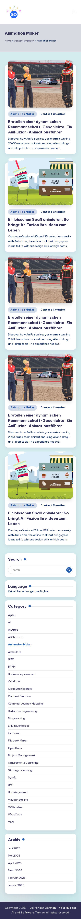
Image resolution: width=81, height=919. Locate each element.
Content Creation (24, 40)
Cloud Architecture (20, 688)
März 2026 (15, 870)
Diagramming (16, 718)
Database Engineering (22, 711)
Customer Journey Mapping (25, 703)
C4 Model (14, 681)
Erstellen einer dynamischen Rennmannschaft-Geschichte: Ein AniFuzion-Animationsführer (40, 127)
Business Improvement (22, 674)
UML (11, 785)
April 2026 (15, 863)
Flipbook (13, 733)
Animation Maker (22, 113)
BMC (11, 659)
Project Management (21, 755)
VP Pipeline (15, 807)
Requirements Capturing (23, 762)
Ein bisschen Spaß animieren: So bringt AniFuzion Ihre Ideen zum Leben (38, 224)
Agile (11, 615)
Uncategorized (18, 792)
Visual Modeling (18, 799)
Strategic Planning (20, 770)
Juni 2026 (14, 848)
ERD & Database (18, 725)
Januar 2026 (16, 885)
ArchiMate (14, 652)
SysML (12, 777)
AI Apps (13, 629)
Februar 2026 (17, 877)
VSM (11, 822)
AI (9, 622)
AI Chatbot (15, 637)
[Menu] (74, 12)
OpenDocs (15, 748)
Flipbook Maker (18, 740)
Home (8, 40)
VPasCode (15, 814)
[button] (69, 570)
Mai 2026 (14, 855)
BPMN (12, 666)
